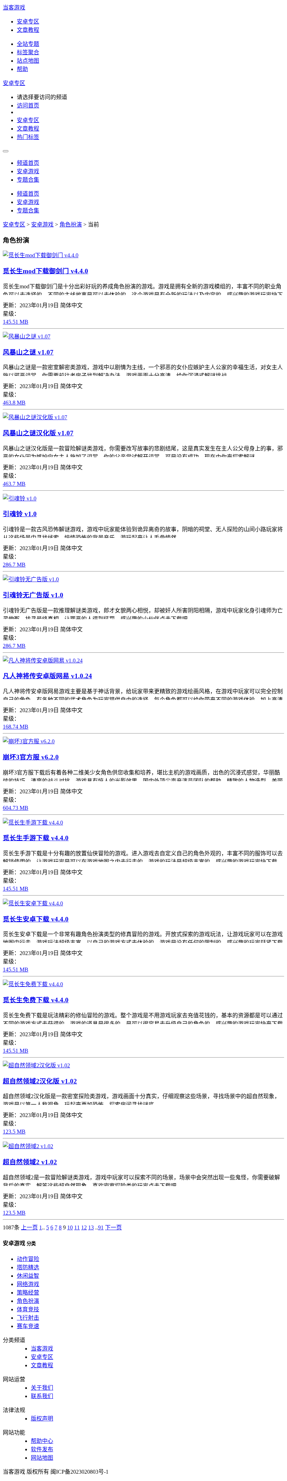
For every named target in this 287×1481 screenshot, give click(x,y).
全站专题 (28, 44)
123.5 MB (14, 1132)
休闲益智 (28, 1276)
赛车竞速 (28, 1326)
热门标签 (28, 137)
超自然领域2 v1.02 (30, 1162)
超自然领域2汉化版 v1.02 (40, 1081)
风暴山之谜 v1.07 (28, 352)
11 (77, 1227)
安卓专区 (28, 21)
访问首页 (28, 105)
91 (101, 1227)
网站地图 (42, 1458)
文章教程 (28, 30)
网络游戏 (28, 1284)
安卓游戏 (28, 171)
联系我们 (42, 1396)
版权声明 (42, 1419)
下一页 (113, 1227)
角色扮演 (70, 224)
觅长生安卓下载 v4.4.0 (36, 919)
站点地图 (28, 61)
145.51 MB (15, 322)
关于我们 (42, 1388)
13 (91, 1227)
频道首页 (28, 163)
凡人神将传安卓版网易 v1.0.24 (47, 676)
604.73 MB (15, 808)
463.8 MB (14, 403)
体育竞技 (28, 1309)
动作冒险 (28, 1259)
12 (84, 1227)
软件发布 (42, 1449)
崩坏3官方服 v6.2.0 (31, 757)
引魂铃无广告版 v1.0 (33, 595)
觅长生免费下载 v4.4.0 (36, 1000)
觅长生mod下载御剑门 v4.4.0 (45, 271)
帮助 (22, 69)
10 (70, 1227)
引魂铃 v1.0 (20, 514)
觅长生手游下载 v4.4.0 (36, 838)
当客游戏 (14, 7)
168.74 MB (15, 727)
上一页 (29, 1227)
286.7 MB (14, 565)
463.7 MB (14, 484)
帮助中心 (42, 1441)
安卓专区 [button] (14, 83)
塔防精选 (28, 1267)
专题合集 (28, 180)
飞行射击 (28, 1318)
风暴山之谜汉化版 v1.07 (38, 433)
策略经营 (28, 1293)
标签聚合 (28, 52)
